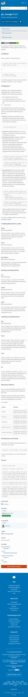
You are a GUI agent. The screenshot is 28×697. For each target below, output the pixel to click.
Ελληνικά (20, 682)
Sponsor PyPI (14, 625)
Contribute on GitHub (13, 621)
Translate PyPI (13, 623)
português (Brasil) (7, 682)
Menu (22, 3)
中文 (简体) (5, 684)
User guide (13, 589)
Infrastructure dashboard (13, 604)
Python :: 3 (6, 557)
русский (16, 684)
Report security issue (14, 638)
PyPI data (4, 511)
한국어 (15, 685)
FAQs (14, 593)
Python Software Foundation (15, 666)
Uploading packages (13, 587)
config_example (7, 219)
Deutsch (24, 682)
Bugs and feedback (14, 619)
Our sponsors (14, 610)
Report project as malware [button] (14, 566)
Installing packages (13, 585)
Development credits (13, 627)
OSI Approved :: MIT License (10, 553)
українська (14, 682)
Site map (14, 667)
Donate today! (14, 657)
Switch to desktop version (14, 674)
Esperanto (25, 684)
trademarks (12, 661)
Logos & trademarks (14, 608)
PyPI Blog (13, 602)
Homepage (6, 504)
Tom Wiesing (8, 534)
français (17, 681)
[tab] (14, 29)
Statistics (14, 606)
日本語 (22, 681)
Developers (6, 548)
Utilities (5, 562)
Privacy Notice (13, 641)
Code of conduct (13, 640)
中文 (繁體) (11, 684)
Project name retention (13, 591)
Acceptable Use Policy (13, 643)
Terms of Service (13, 636)
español (13, 681)
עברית (21, 684)
